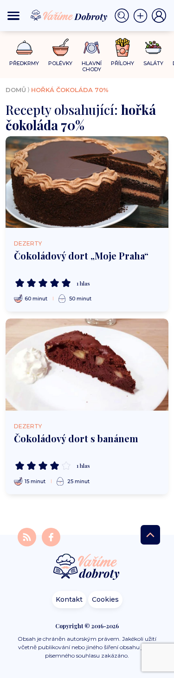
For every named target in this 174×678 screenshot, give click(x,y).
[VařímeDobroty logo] (69, 16)
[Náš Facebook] (51, 536)
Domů (16, 89)
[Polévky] (60, 48)
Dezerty (28, 243)
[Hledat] (124, 15)
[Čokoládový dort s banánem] (87, 364)
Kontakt (69, 599)
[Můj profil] (159, 15)
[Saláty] (153, 47)
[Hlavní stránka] (87, 567)
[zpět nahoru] (150, 535)
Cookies (105, 599)
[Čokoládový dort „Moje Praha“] (87, 182)
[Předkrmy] (24, 47)
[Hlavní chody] (92, 47)
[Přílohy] (123, 47)
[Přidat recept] (142, 15)
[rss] (28, 536)
